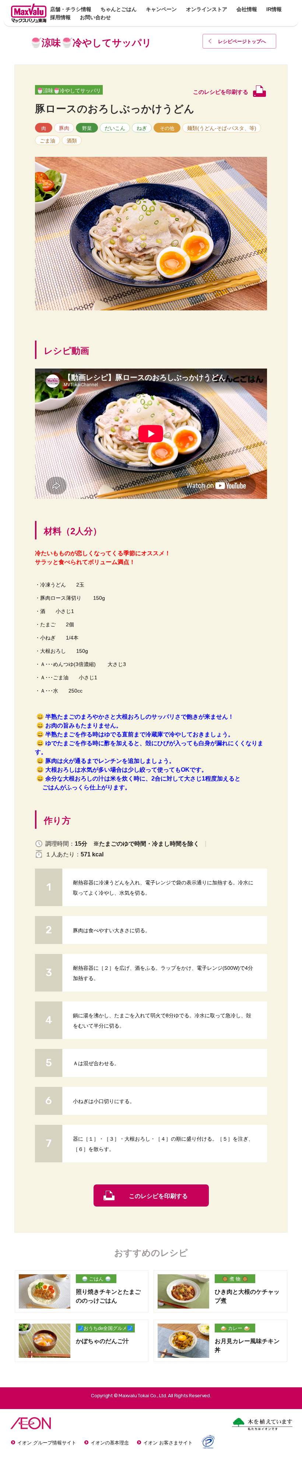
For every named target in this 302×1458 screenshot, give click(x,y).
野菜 (87, 128)
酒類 (72, 141)
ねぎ (142, 128)
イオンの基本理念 (110, 1442)
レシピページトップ (242, 41)
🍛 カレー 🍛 (235, 1328)
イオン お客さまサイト (168, 1442)
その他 (167, 128)
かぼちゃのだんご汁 (102, 1341)
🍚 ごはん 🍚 (96, 1279)
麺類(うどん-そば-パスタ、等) (221, 128)
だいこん (115, 128)
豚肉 (64, 128)
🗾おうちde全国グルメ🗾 (105, 1328)
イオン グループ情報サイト (46, 1442)
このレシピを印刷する (158, 1196)
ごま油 (47, 141)
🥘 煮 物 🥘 (235, 1279)
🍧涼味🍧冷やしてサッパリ (69, 91)
